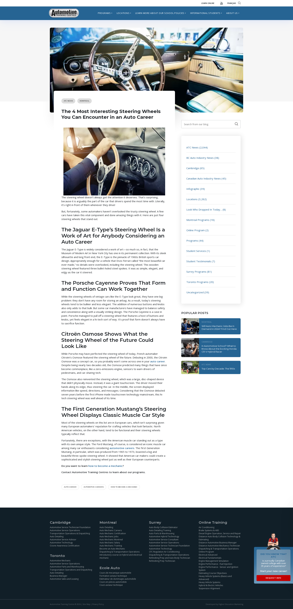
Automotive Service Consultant (163, 539)
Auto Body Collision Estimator (163, 527)
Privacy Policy (98, 604)
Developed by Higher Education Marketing (224, 604)
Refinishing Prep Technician (162, 560)
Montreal (84, 101)
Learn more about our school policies (159, 13)
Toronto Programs (197, 282)
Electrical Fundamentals (210, 557)
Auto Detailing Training (160, 530)
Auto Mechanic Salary (110, 542)
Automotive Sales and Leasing (64, 578)
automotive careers (94, 487)
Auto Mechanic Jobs (109, 536)
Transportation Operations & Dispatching (70, 533)
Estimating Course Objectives (213, 573)
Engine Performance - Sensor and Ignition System (218, 568)
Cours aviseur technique (111, 584)
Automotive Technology (61, 542)
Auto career (70, 487)
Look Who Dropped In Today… (204, 209)
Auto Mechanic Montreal (111, 539)
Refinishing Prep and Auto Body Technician (169, 557)
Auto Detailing (56, 536)
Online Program (195, 230)
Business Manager (58, 575)
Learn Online (207, 3)
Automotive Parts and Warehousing (67, 566)
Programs (104, 13)
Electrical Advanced (208, 554)
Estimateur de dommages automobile (118, 578)
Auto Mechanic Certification (113, 533)
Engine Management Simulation (214, 560)
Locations (123, 13)
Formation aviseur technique (113, 575)
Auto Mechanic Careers (111, 530)
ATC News (68, 101)
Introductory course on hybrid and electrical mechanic (121, 556)
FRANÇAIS (231, 3)
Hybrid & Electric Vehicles (211, 585)
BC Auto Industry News (200, 157)
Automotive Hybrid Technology (164, 536)
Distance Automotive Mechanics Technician (219, 545)
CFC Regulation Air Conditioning (164, 551)
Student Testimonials (198, 261)
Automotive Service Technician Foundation (70, 527)
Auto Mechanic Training (111, 545)
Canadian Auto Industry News (203, 178)
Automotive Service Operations (65, 530)
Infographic (192, 189)
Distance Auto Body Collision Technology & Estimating (219, 538)
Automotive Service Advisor (63, 539)
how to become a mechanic (124, 487)
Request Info (273, 578)
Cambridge (192, 168)
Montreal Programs (197, 220)
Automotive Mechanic (60, 560)
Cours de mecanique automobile (115, 572)
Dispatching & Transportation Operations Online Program (219, 550)
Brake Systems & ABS (209, 530)
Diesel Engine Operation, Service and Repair (220, 533)
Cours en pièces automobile (113, 581)
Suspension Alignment (209, 588)
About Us (232, 13)
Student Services (196, 251)
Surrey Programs (196, 271)
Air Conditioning (206, 527)
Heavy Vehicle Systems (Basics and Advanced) (215, 578)
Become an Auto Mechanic (112, 548)
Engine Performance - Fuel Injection (215, 563)
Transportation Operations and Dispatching (71, 569)
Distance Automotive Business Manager (218, 542)
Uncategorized (195, 292)
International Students (205, 13)
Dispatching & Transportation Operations (120, 551)
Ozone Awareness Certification (65, 545)
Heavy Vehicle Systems (209, 582)
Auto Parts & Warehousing (161, 533)
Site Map (86, 604)
